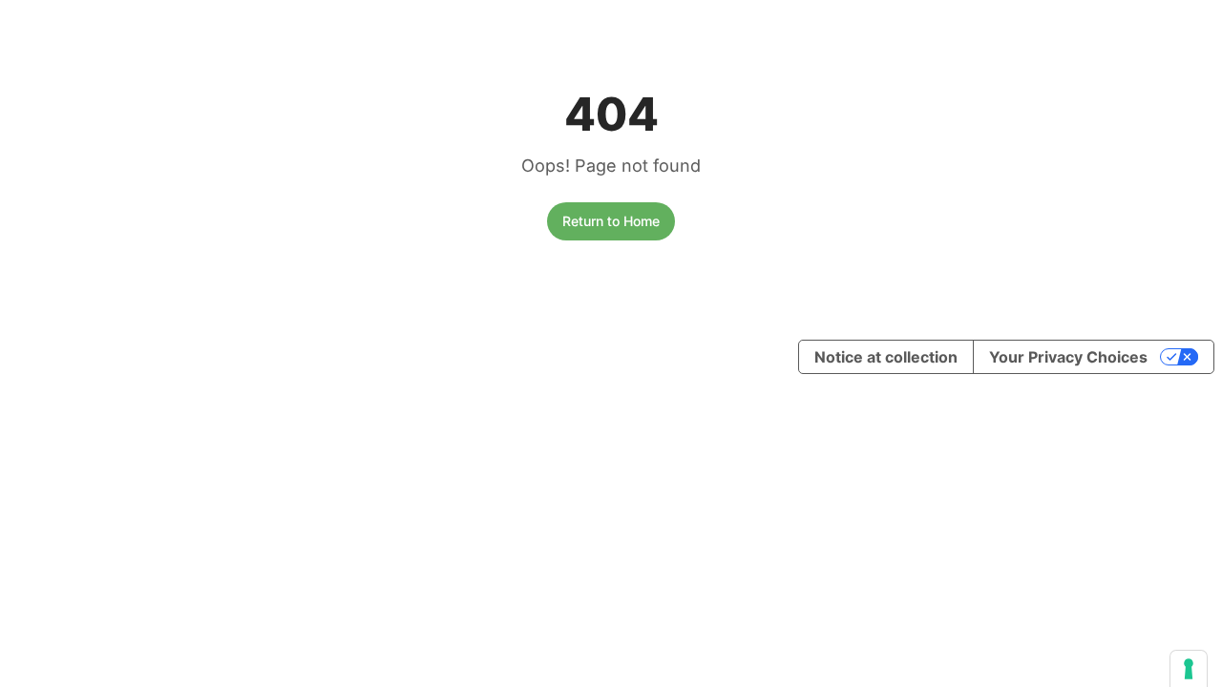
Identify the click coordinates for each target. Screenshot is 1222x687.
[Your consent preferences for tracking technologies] (1188, 669)
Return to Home (611, 221)
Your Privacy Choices (1068, 356)
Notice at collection (886, 356)
